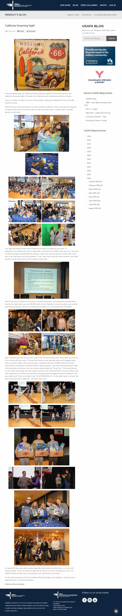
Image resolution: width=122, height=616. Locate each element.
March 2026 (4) (95, 189)
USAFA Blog (86, 15)
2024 (89, 171)
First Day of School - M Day (96, 120)
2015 (89, 136)
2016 (89, 140)
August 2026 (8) (95, 208)
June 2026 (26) (94, 201)
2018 (89, 148)
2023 (89, 167)
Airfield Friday (91, 99)
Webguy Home (73, 15)
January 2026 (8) (95, 181)
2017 (89, 144)
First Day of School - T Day (96, 117)
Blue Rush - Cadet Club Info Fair (98, 113)
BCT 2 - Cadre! (91, 109)
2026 (89, 178)
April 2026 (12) (94, 193)
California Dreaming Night (14, 584)
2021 (89, 159)
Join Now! (65, 5)
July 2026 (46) (94, 204)
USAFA (21, 31)
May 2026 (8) (94, 197)
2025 (89, 174)
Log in (112, 5)
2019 (89, 152)
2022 (89, 163)
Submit (111, 38)
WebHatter (31, 31)
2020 (89, 155)
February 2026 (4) (96, 185)
